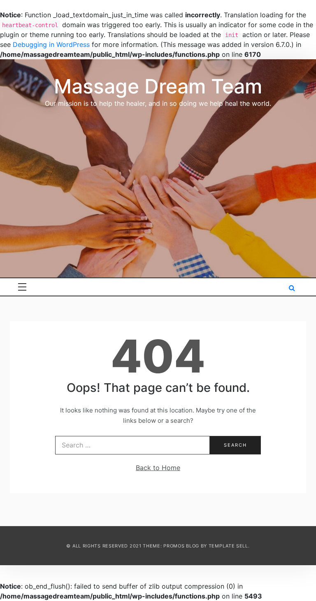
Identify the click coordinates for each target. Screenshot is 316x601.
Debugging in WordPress (51, 44)
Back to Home (158, 468)
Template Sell (228, 546)
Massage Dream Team (158, 86)
